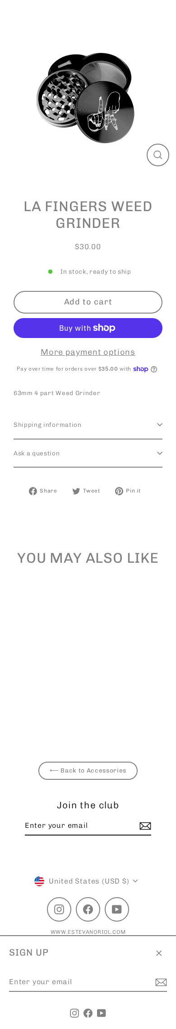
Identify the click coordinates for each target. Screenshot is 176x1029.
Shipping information (48, 424)
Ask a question (37, 453)
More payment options (88, 352)
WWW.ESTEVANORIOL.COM (88, 932)
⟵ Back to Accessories (88, 770)
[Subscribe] (160, 982)
